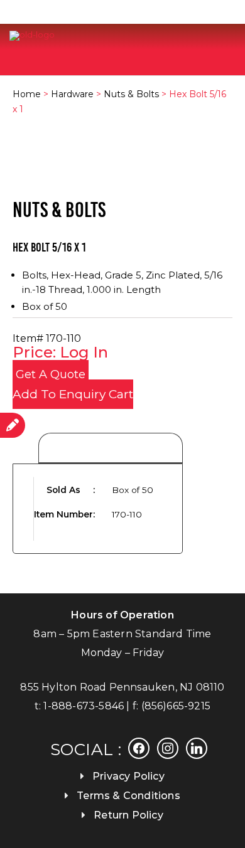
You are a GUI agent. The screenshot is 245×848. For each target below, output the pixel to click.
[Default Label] (196, 748)
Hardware (72, 94)
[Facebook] (138, 748)
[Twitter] (167, 748)
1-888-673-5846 (83, 706)
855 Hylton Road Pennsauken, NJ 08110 (122, 687)
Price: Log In (60, 352)
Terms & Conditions (128, 796)
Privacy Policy (128, 776)
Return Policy (128, 815)
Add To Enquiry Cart (73, 394)
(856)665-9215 (176, 706)
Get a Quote (50, 374)
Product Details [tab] (110, 449)
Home (27, 94)
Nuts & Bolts (131, 94)
